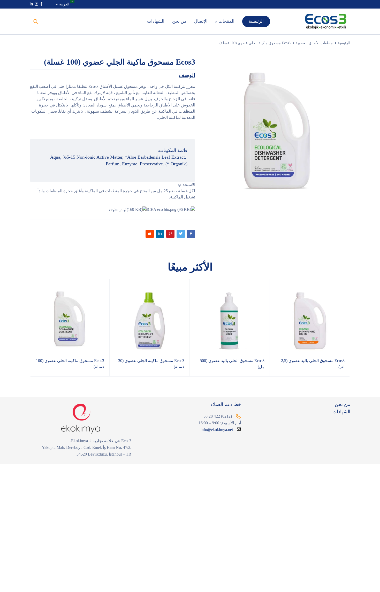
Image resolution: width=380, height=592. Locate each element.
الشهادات (341, 411)
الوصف (187, 75)
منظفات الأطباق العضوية (314, 43)
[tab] (187, 75)
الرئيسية (344, 43)
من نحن (342, 404)
